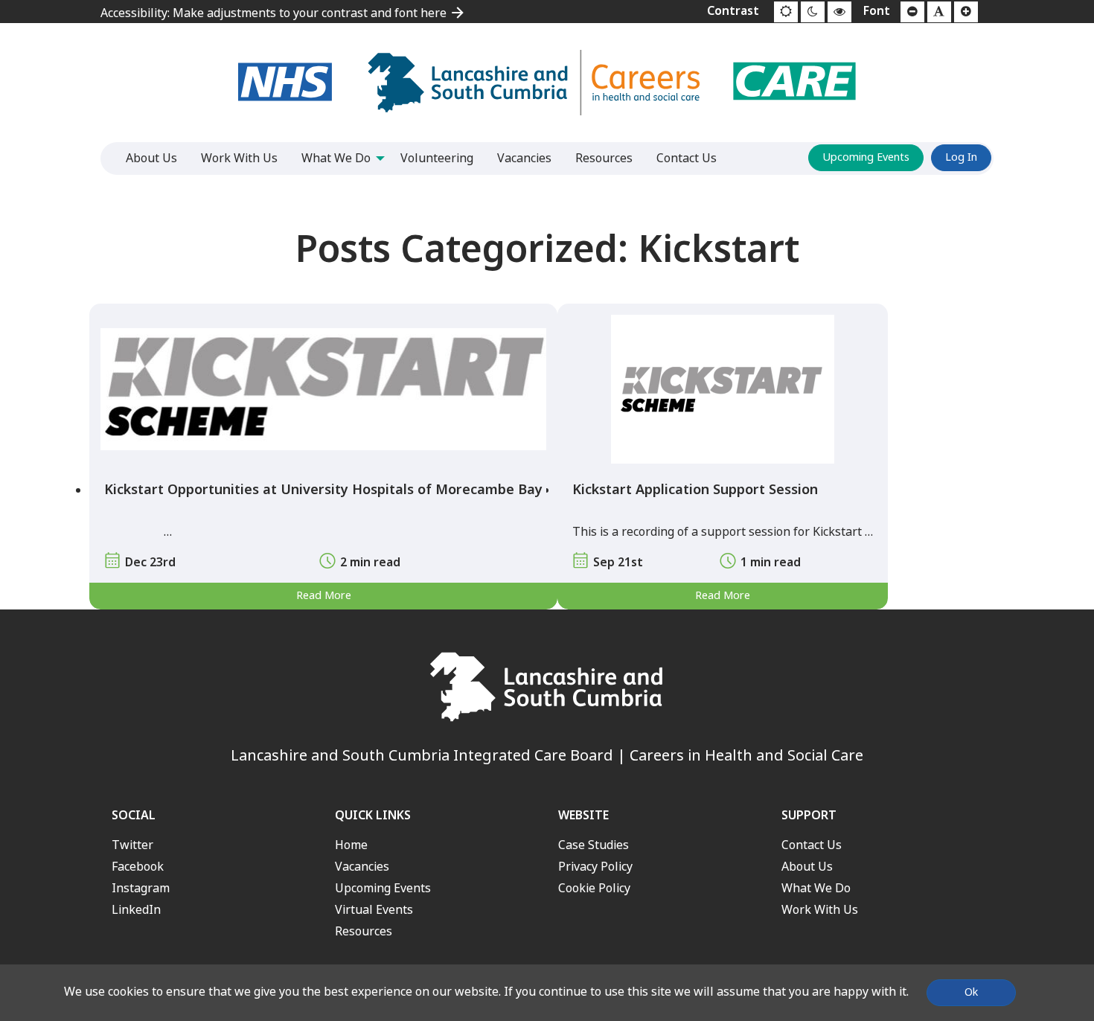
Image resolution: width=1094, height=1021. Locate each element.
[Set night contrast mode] (813, 11)
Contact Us (811, 845)
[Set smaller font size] (912, 11)
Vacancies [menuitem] (524, 158)
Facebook (138, 866)
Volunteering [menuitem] (436, 158)
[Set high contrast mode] (839, 11)
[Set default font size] (939, 11)
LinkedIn (136, 909)
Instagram (141, 888)
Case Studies (593, 845)
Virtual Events (374, 909)
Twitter (132, 845)
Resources (363, 931)
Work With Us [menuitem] (239, 158)
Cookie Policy (594, 888)
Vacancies (362, 866)
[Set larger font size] (966, 11)
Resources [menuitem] (604, 158)
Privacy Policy (595, 866)
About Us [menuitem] (151, 158)
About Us (807, 866)
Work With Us (819, 909)
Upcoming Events (865, 157)
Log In (961, 157)
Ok (971, 992)
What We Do (816, 888)
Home (351, 845)
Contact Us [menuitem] (686, 158)
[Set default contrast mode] (786, 11)
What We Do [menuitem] (336, 158)
